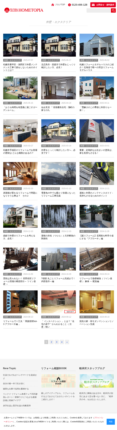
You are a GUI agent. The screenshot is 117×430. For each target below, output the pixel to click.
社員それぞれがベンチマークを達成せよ (20, 376)
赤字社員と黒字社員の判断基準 (17, 406)
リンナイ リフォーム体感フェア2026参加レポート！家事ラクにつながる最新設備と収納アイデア (20, 397)
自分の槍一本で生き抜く (14, 383)
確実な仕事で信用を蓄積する (16, 389)
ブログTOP (60, 4)
